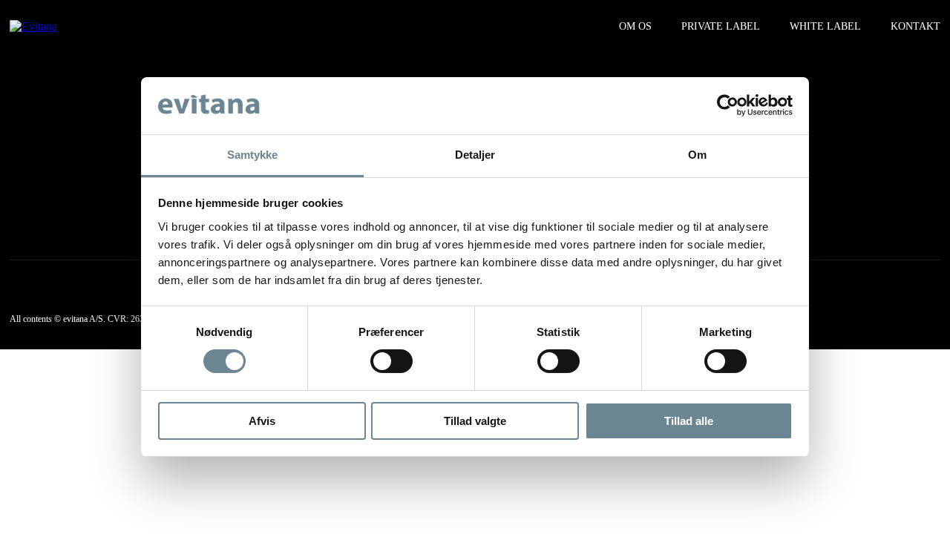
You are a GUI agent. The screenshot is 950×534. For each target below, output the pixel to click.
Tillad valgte (475, 421)
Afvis (262, 421)
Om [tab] (697, 154)
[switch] (391, 361)
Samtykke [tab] (252, 154)
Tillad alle (688, 421)
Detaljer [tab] (475, 154)
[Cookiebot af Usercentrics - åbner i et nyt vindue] (728, 105)
